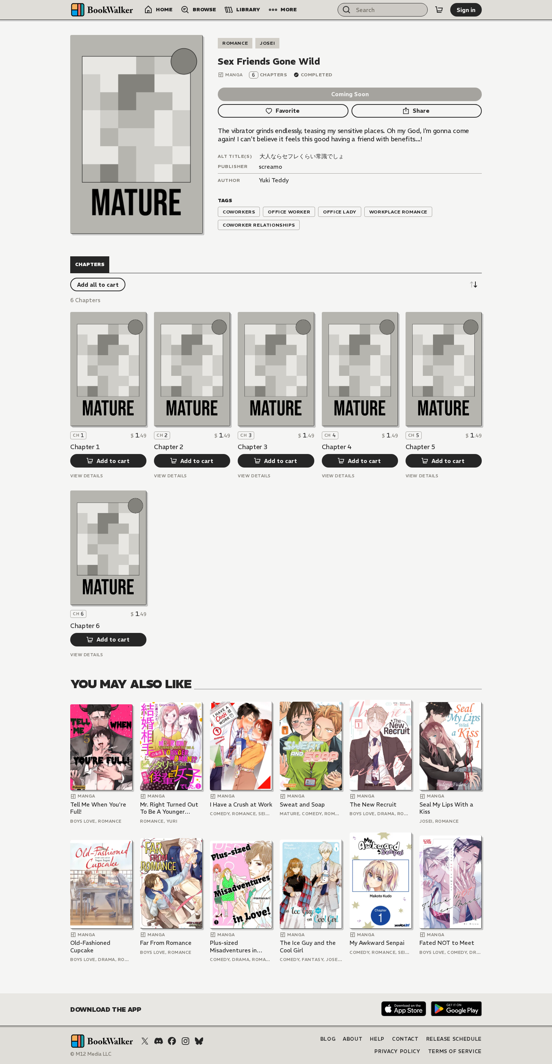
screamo (270, 166)
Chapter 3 (252, 447)
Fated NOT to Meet (446, 942)
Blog (328, 1039)
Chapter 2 (169, 447)
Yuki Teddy (274, 180)
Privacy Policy (397, 1051)
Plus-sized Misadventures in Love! (233, 946)
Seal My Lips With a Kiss (446, 808)
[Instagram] (185, 1041)
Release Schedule (454, 1039)
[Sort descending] (473, 284)
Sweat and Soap (302, 804)
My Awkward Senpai (377, 942)
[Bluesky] (199, 1041)
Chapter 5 (420, 447)
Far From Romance (166, 942)
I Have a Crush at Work (241, 804)
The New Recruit (373, 804)
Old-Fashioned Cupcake (90, 946)
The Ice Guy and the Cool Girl (308, 946)
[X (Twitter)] (144, 1041)
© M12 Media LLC (91, 1054)
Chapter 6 (85, 626)
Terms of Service (455, 1051)
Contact (405, 1039)
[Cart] (439, 10)
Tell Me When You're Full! (98, 808)
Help (377, 1039)
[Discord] (158, 1041)
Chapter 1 (85, 447)
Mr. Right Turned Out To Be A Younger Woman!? (169, 808)
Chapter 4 (336, 447)
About (352, 1039)
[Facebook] (171, 1041)
